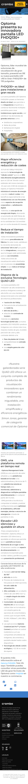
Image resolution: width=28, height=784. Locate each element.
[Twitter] (7, 747)
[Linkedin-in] (3, 747)
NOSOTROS (6, 730)
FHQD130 (19, 673)
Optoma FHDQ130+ (8, 663)
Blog (8, 17)
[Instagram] (10, 747)
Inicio (3, 17)
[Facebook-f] (3, 749)
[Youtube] (7, 749)
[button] (26, 4)
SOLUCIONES (19, 730)
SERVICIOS (18, 733)
